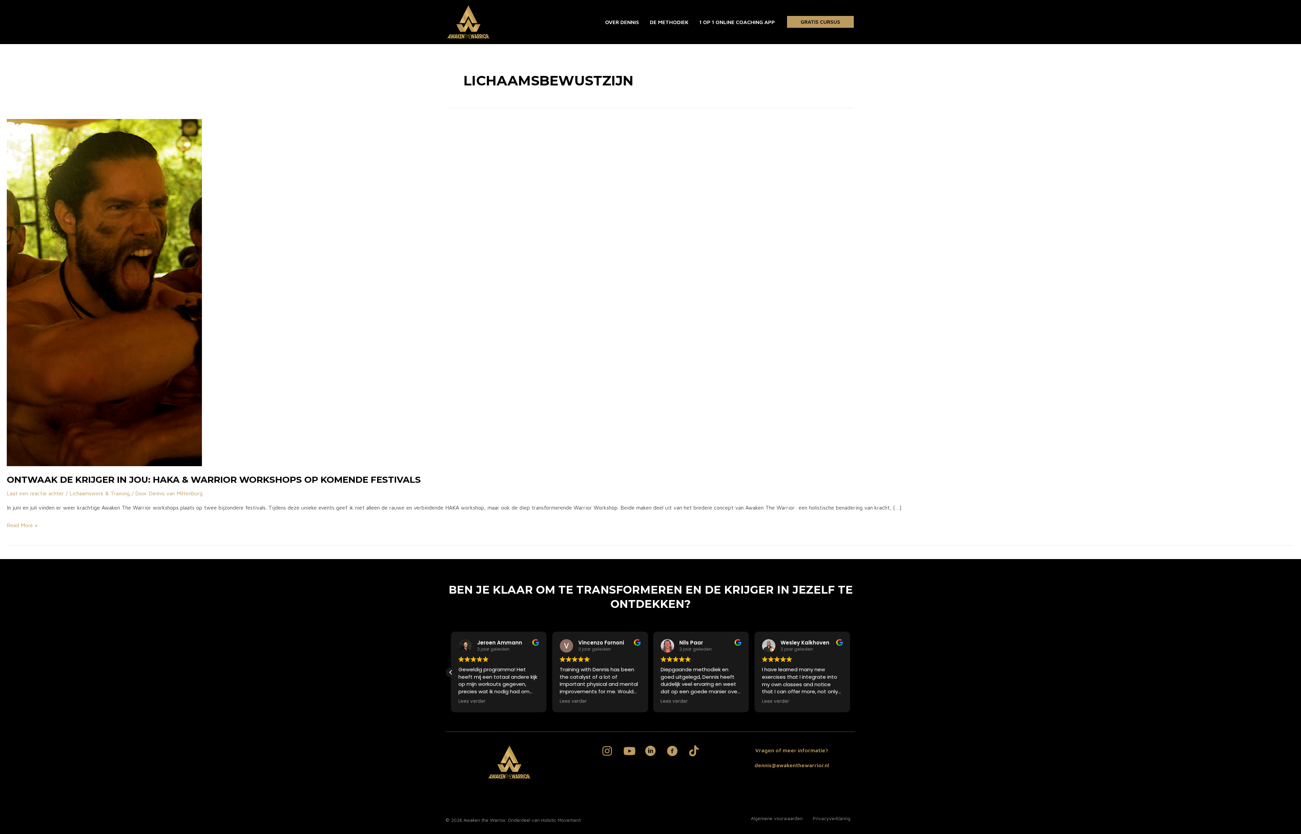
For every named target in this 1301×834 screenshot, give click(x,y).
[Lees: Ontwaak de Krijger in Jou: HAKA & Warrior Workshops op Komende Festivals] (104, 292)
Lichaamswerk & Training (99, 493)
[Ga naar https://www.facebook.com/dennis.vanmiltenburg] (672, 752)
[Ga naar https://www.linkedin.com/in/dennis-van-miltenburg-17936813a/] (650, 752)
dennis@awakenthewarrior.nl (792, 765)
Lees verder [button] (472, 701)
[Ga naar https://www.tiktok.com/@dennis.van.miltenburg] (693, 752)
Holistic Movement (561, 820)
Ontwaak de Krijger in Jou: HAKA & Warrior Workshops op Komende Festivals (214, 479)
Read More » (22, 526)
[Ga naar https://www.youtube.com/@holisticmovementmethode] (628, 752)
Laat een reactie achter (35, 493)
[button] (820, 22)
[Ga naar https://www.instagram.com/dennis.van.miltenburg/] (607, 752)
